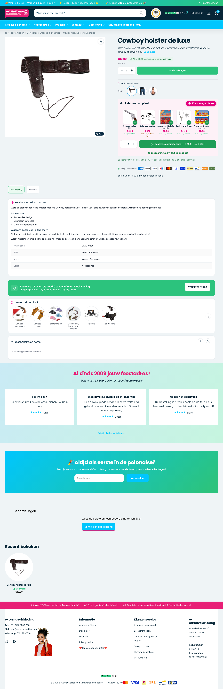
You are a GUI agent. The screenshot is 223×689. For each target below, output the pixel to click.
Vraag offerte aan (197, 286)
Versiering (95, 24)
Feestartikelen (17, 32)
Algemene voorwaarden (146, 625)
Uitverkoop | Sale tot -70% (124, 24)
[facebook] (14, 641)
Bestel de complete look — (180, 144)
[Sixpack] (153, 91)
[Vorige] (200, 340)
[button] (132, 71)
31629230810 (24, 633)
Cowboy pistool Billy (129, 127)
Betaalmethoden (142, 630)
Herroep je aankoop (144, 652)
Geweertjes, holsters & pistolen (79, 32)
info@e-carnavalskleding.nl (24, 629)
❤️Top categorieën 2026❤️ (93, 648)
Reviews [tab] (33, 189)
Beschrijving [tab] (16, 189)
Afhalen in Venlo (87, 625)
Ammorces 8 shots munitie (201, 127)
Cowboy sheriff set (183, 126)
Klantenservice (145, 619)
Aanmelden (137, 477)
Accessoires (41, 24)
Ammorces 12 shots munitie (166, 127)
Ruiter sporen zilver (148, 126)
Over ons (83, 636)
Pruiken (60, 24)
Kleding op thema (16, 24)
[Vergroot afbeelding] (101, 41)
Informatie (87, 619)
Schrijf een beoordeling (99, 526)
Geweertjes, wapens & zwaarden (44, 32)
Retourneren (140, 658)
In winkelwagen (177, 70)
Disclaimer (84, 630)
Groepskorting (141, 646)
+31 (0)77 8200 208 (19, 625)
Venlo (160, 175)
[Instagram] (6, 641)
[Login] (208, 13)
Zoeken (141, 13)
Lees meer (149, 51)
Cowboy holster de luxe (19, 585)
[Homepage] (6, 32)
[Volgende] (208, 340)
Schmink (77, 24)
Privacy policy (86, 642)
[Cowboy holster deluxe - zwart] (142, 91)
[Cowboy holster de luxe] (131, 91)
